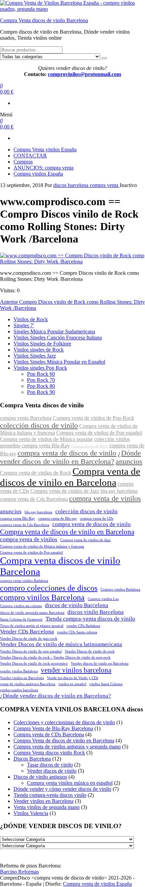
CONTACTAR (30, 155)
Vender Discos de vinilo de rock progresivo (34, 663)
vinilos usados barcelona (19, 690)
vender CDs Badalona (83, 626)
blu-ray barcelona (119, 491)
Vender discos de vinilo (52, 771)
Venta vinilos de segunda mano (46, 807)
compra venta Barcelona (26, 418)
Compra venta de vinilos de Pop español (99, 433)
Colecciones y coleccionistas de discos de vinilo (64, 722)
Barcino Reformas (19, 872)
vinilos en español (72, 684)
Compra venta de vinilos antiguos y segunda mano (67, 746)
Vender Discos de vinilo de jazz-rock (28, 638)
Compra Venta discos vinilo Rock (49, 752)
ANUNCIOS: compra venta (43, 168)
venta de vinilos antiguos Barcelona (27, 684)
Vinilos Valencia (30, 813)
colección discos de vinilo (39, 425)
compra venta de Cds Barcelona (34, 499)
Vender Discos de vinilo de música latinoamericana (61, 644)
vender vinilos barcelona (76, 670)
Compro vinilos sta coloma (21, 606)
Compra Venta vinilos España (45, 149)
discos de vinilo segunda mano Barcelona (32, 613)
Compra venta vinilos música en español (70, 783)
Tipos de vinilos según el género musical (31, 626)
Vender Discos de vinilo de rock (90, 651)
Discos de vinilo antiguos (40, 777)
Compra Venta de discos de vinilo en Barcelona (63, 740)
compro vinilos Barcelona (42, 597)
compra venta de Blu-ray (57, 518)
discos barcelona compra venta (86, 185)
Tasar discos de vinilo (50, 765)
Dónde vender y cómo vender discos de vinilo (62, 789)
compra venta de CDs (96, 518)
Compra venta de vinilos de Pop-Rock (93, 418)
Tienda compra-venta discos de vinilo (90, 619)
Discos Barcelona (32, 759)
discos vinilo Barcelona (95, 612)
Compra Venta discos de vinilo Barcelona (44, 20)
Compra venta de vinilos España (97, 884)
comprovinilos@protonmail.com (84, 74)
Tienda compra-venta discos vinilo (49, 795)
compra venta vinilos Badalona (24, 581)
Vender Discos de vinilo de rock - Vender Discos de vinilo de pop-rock (55, 657)
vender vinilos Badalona (19, 671)
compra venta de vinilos (105, 498)
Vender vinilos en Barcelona (22, 678)
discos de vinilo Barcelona (76, 605)
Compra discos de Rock (89, 446)
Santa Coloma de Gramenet (21, 619)
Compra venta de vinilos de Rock (35, 473)
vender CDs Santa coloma (77, 632)
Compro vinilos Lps (103, 599)
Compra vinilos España (38, 174)
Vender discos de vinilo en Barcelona (99, 663)
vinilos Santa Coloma (105, 684)
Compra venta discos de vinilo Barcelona (60, 566)
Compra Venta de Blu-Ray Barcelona (53, 728)
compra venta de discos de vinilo (67, 453)
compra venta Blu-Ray (46, 446)
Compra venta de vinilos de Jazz (64, 491)
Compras (23, 161)
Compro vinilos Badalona (120, 589)
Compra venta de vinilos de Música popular (46, 439)
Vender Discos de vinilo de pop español (31, 651)
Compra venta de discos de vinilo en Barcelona (70, 477)
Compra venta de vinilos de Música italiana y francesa (42, 546)
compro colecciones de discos (48, 587)
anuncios (129, 461)
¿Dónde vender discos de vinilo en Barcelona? (70, 457)
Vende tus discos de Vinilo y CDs (72, 678)
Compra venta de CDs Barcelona (48, 734)
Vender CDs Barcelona (27, 631)
